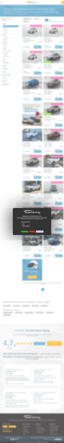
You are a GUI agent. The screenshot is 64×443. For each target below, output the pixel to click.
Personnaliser (40, 231)
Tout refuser (32, 231)
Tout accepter (25, 231)
